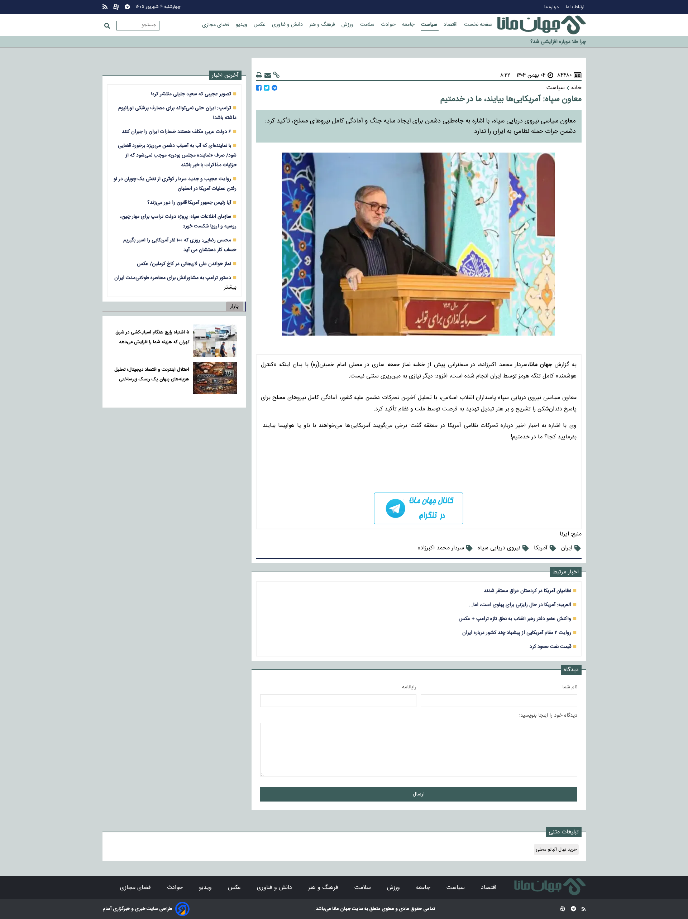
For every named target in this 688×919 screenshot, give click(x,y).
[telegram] (419, 508)
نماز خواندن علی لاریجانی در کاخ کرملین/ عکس (184, 264)
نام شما (569, 687)
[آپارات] (116, 7)
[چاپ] (259, 75)
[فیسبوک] (259, 88)
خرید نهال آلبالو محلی (556, 849)
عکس (260, 24)
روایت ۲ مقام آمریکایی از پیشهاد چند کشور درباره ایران (516, 633)
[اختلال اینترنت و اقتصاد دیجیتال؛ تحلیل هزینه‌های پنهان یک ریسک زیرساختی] (215, 378)
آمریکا (541, 548)
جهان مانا (341, 909)
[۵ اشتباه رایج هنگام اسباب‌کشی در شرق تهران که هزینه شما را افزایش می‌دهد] (215, 340)
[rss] (105, 7)
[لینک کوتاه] (276, 75)
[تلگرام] (127, 7)
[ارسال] (267, 75)
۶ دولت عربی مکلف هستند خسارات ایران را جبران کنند (176, 131)
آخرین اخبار (225, 75)
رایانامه (409, 687)
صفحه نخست (478, 24)
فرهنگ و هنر (322, 24)
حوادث (389, 24)
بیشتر (230, 287)
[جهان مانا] (541, 25)
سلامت (368, 24)
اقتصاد (451, 24)
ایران (566, 548)
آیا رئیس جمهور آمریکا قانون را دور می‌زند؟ (189, 202)
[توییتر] (266, 88)
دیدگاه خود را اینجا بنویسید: (548, 715)
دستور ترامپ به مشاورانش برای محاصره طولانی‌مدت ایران (172, 278)
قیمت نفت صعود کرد (550, 647)
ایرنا (564, 534)
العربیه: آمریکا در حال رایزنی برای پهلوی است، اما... (520, 605)
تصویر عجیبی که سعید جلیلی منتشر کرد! (191, 94)
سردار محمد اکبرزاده (441, 548)
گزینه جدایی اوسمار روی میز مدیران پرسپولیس (539, 42)
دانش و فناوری (288, 24)
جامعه (409, 24)
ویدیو (242, 24)
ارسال (419, 794)
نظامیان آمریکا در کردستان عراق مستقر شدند (527, 591)
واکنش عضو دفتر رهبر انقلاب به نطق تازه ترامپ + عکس (515, 619)
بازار (234, 306)
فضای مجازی (216, 25)
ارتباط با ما (576, 7)
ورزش (348, 24)
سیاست (430, 24)
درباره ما (552, 7)
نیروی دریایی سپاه (499, 548)
